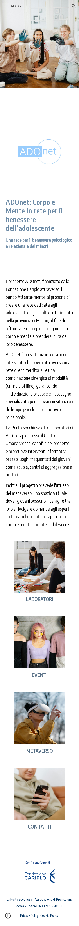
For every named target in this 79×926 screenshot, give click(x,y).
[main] (39, 223)
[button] (5, 6)
